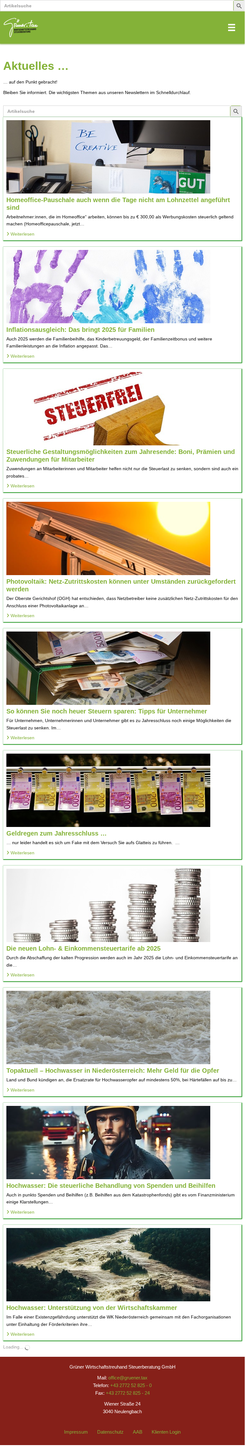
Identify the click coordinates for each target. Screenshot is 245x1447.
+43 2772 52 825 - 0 (131, 1385)
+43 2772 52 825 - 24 (128, 1393)
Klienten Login (166, 1432)
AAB (137, 1432)
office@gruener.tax (128, 1377)
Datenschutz (110, 1432)
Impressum (76, 1432)
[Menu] (231, 27)
